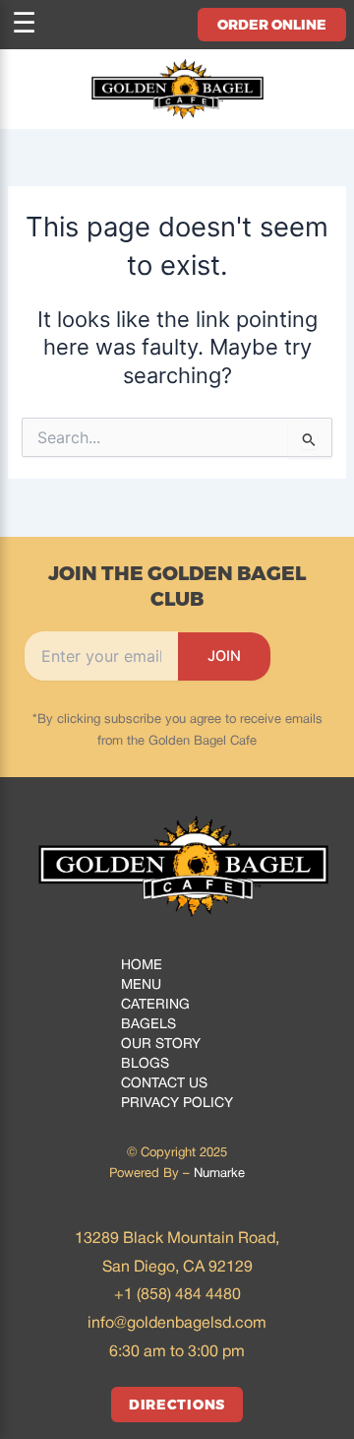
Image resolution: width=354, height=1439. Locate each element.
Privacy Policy (177, 1103)
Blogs (145, 1064)
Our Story (161, 1044)
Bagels (148, 1024)
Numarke (219, 1174)
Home (141, 965)
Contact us (164, 1084)
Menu (141, 985)
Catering (155, 1005)
